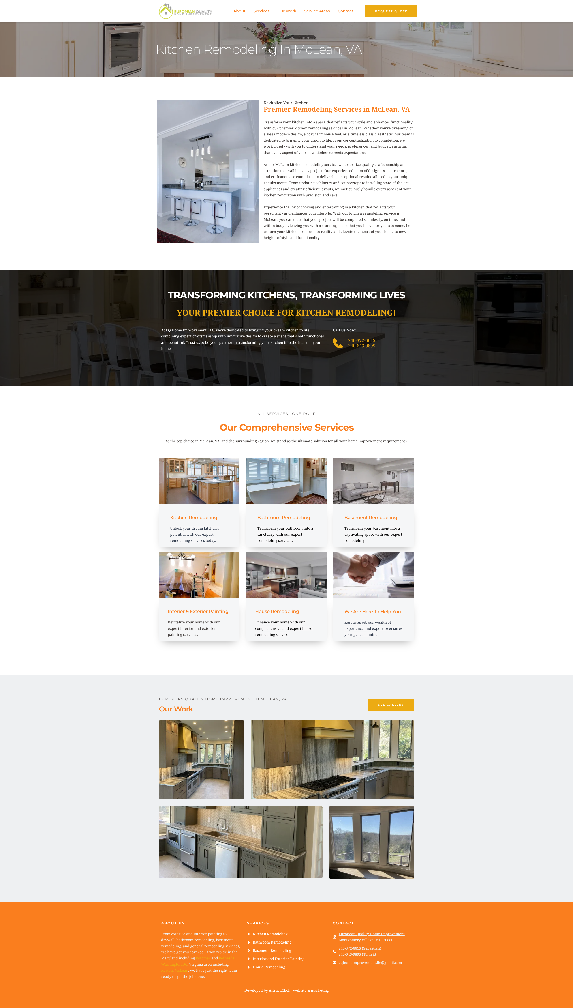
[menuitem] (239, 11)
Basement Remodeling (272, 950)
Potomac (203, 958)
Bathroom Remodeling (272, 942)
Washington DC (174, 964)
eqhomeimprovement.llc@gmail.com (370, 962)
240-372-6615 (361, 340)
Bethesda (227, 958)
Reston (167, 970)
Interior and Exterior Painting (278, 958)
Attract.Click (279, 990)
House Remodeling (269, 967)
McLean (181, 970)
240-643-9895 (362, 346)
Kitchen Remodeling (270, 933)
